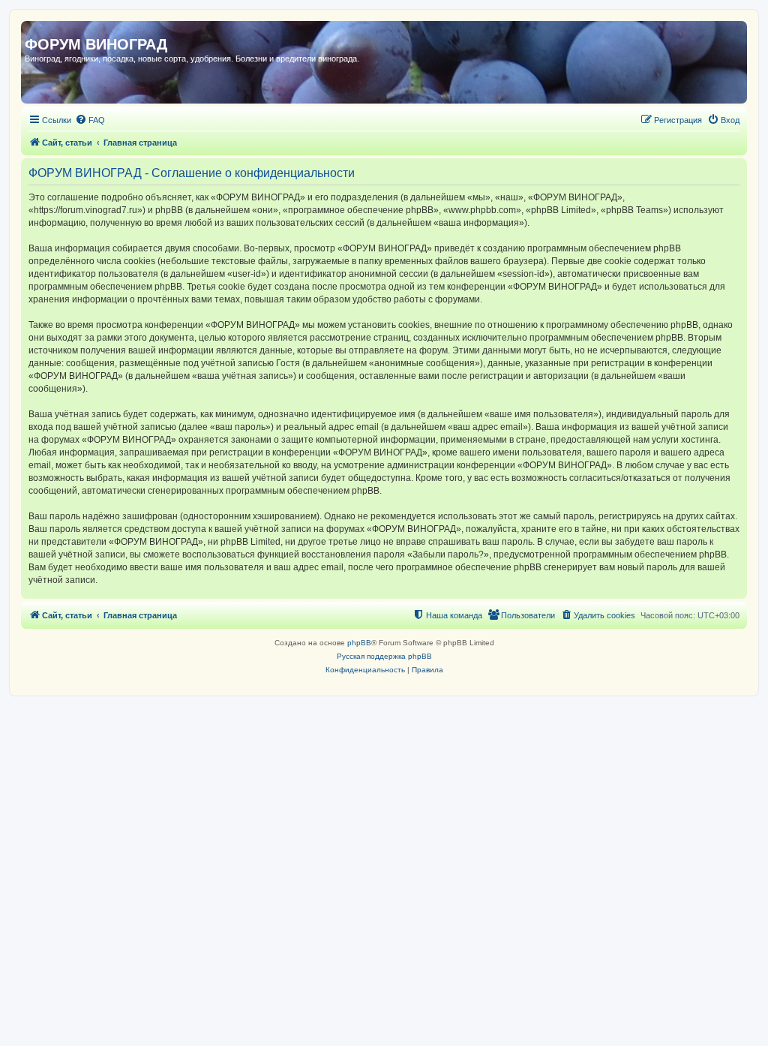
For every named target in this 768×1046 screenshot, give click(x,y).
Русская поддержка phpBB (384, 656)
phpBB (359, 643)
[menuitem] (90, 120)
